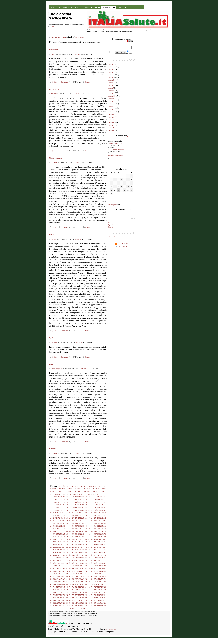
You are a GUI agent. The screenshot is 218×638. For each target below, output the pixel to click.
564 (92, 563)
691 (95, 582)
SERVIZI (85, 8)
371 (51, 536)
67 (87, 491)
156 (54, 505)
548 (98, 560)
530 (98, 558)
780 (92, 595)
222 (92, 513)
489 (82, 552)
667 (76, 579)
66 (85, 491)
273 (82, 520)
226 (104, 513)
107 (70, 497)
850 (86, 605)
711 (101, 584)
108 (73, 497)
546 (92, 560)
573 (63, 566)
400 (86, 539)
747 (101, 589)
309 (82, 526)
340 (67, 531)
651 (82, 576)
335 (51, 531)
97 (98, 494)
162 (73, 505)
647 (70, 576)
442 (104, 544)
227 (51, 515)
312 (92, 526)
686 (79, 582)
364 (86, 534)
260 (98, 518)
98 (100, 494)
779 (89, 595)
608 (60, 571)
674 (98, 579)
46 (96, 489)
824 (60, 603)
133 (95, 499)
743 (89, 589)
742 (86, 589)
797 (89, 597)
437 (89, 544)
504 (73, 555)
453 (82, 547)
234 (73, 515)
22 (98, 486)
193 (57, 510)
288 (73, 523)
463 (57, 550)
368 (98, 534)
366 (92, 534)
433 (76, 544)
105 (63, 497)
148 (86, 502)
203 (89, 510)
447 (63, 547)
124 (67, 499)
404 (98, 539)
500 (60, 555)
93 (89, 494)
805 (57, 600)
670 (86, 579)
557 (70, 563)
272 (79, 520)
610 (67, 571)
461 (51, 550)
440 (98, 544)
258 (92, 518)
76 (50, 494)
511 (95, 555)
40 (82, 489)
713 (51, 587)
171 (101, 505)
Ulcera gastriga (54, 89)
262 (104, 518)
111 (82, 497)
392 (60, 539)
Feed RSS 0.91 (123, 244)
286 (67, 523)
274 (86, 520)
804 (54, 600)
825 (63, 603)
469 (76, 550)
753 (63, 592)
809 (70, 600)
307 (76, 526)
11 (73, 486)
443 (51, 547)
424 (104, 542)
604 (104, 568)
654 (92, 576)
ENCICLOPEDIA (108, 8)
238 (86, 515)
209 (51, 513)
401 (89, 539)
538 (67, 560)
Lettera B (111, 67)
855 (101, 605)
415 (76, 542)
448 (67, 547)
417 (82, 542)
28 (55, 489)
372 (54, 536)
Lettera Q (111, 106)
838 (104, 603)
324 (73, 528)
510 (92, 555)
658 (104, 576)
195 (63, 510)
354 (54, 534)
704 (79, 584)
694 (104, 582)
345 (82, 531)
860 (81, 608)
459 (101, 547)
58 (66, 491)
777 (82, 595)
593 (70, 568)
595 (76, 568)
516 (54, 558)
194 (60, 510)
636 (92, 574)
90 (82, 494)
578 (79, 566)
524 (79, 558)
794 (79, 597)
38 (78, 489)
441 (101, 544)
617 (89, 571)
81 (61, 494)
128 (79, 499)
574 (67, 566)
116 (98, 497)
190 (104, 507)
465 (63, 550)
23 (100, 486)
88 (77, 494)
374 (60, 536)
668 (79, 579)
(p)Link (54, 82)
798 (92, 597)
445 (57, 547)
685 (76, 582)
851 (89, 605)
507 (82, 555)
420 (92, 542)
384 (92, 536)
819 (101, 600)
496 (104, 552)
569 (51, 566)
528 (92, 558)
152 (98, 502)
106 (67, 497)
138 (54, 502)
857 (71, 608)
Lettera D (111, 72)
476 (98, 550)
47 (98, 489)
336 (54, 531)
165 (82, 505)
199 (76, 510)
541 (76, 560)
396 (73, 539)
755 (70, 592)
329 (89, 528)
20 (93, 486)
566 (98, 563)
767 (51, 595)
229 (57, 515)
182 (79, 507)
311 (89, 526)
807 (63, 600)
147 (82, 502)
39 (80, 489)
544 (86, 560)
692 (98, 582)
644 (60, 576)
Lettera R (111, 109)
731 (51, 589)
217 (76, 513)
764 (98, 592)
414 (73, 542)
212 (60, 513)
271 (76, 520)
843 (63, 605)
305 (70, 526)
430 (67, 544)
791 (70, 597)
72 (98, 491)
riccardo (54, 93)
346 (86, 531)
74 (103, 491)
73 (101, 491)
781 (95, 595)
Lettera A (111, 64)
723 (82, 587)
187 (95, 507)
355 (57, 534)
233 (70, 515)
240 (92, 515)
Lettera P (111, 104)
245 (51, 518)
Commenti (64, 82)
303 (63, 526)
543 (82, 560)
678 (54, 582)
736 (67, 589)
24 (102, 486)
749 (51, 592)
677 (51, 582)
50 (105, 489)
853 (95, 605)
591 (63, 568)
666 (73, 579)
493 (95, 552)
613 (76, 571)
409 (57, 542)
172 (104, 505)
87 (75, 494)
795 (82, 597)
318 (54, 528)
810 (73, 600)
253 (76, 518)
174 (54, 507)
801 (101, 597)
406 (104, 539)
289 (76, 523)
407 (51, 542)
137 (51, 502)
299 (51, 526)
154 (104, 502)
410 (60, 542)
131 (89, 499)
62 (76, 491)
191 (51, 510)
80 (59, 494)
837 (101, 603)
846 (73, 605)
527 (89, 558)
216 (73, 513)
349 (95, 531)
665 (70, 579)
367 (95, 534)
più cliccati (131, 136)
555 (63, 563)
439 (95, 544)
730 (104, 587)
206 (98, 510)
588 (54, 568)
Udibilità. (52, 448)
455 (89, 547)
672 (92, 579)
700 (67, 584)
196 (67, 510)
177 (63, 507)
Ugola (51, 338)
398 (79, 539)
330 (92, 528)
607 (57, 571)
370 (104, 534)
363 (82, 534)
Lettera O (111, 101)
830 (79, 603)
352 (104, 531)
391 (57, 539)
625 (57, 574)
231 (63, 515)
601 (95, 568)
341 (70, 531)
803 (51, 600)
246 (54, 518)
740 (79, 589)
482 (60, 552)
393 (63, 539)
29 (57, 489)
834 (92, 603)
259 (95, 518)
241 (95, 515)
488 (79, 552)
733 (57, 589)
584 (98, 566)
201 (82, 510)
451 (76, 547)
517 (57, 558)
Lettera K (111, 90)
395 (70, 539)
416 (79, 542)
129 (82, 499)
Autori (110, 222)
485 (70, 552)
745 (95, 589)
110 (79, 497)
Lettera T (111, 114)
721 (76, 587)
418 (86, 542)
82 (64, 494)
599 (89, 568)
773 (70, 595)
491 (89, 552)
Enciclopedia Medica (58, 37)
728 (98, 587)
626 (60, 574)
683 (70, 582)
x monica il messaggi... (115, 155)
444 (54, 547)
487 (76, 552)
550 (104, 560)
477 (101, 550)
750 (54, 592)
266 (60, 520)
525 (82, 558)
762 (92, 592)
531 (101, 558)
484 (67, 552)
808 (67, 600)
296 (98, 523)
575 (70, 566)
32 (64, 489)
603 (101, 568)
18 (89, 486)
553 (57, 563)
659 (51, 579)
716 (60, 587)
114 (92, 497)
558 (73, 563)
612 (73, 571)
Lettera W (111, 122)
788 (60, 597)
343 (76, 531)
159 (63, 505)
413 (70, 542)
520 (67, 558)
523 (76, 558)
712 (104, 584)
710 (98, 584)
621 (101, 571)
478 (104, 550)
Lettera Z (111, 130)
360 (73, 534)
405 (101, 539)
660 (54, 579)
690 (92, 582)
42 (87, 489)
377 (70, 536)
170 (98, 505)
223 (95, 513)
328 (86, 528)
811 (76, 600)
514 (104, 555)
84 (68, 494)
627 (63, 574)
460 (104, 547)
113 (89, 497)
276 (92, 520)
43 (89, 489)
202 (86, 510)
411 (63, 542)
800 (98, 597)
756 (73, 592)
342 (73, 531)
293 (89, 523)
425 (51, 544)
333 (101, 528)
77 (52, 494)
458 (98, 547)
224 (98, 513)
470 (79, 550)
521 (70, 558)
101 (51, 497)
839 (51, 605)
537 (63, 560)
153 (101, 502)
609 (63, 571)
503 (70, 555)
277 (95, 520)
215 (70, 513)
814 (86, 600)
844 (67, 605)
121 (57, 499)
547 (95, 560)
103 (57, 497)
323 (70, 528)
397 (76, 539)
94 (91, 494)
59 (69, 491)
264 (54, 520)
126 (73, 499)
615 (82, 571)
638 (98, 574)
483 (63, 552)
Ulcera (51, 234)
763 (95, 592)
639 (101, 574)
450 (73, 547)
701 (70, 584)
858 (74, 608)
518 (60, 558)
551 (51, 563)
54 (57, 491)
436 (86, 544)
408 (54, 542)
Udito (51, 364)
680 (60, 582)
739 (76, 589)
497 (51, 555)
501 (63, 555)
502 (67, 555)
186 (92, 507)
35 (71, 489)
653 (89, 576)
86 (73, 494)
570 (54, 566)
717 (63, 587)
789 (63, 597)
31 (62, 489)
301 (57, 526)
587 (51, 568)
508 (86, 555)
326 (79, 528)
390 (54, 539)
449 (70, 547)
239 (89, 515)
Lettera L (111, 93)
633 (82, 574)
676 (104, 579)
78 (55, 494)
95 (93, 494)
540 (73, 560)
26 (51, 489)
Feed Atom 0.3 (122, 246)
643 (57, 576)
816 (92, 600)
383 (89, 536)
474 (92, 550)
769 (57, 595)
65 (82, 491)
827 (70, 603)
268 (67, 520)
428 (60, 544)
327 (82, 528)
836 (98, 603)
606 (54, 571)
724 (86, 587)
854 (98, 605)
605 (51, 571)
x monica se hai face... (115, 143)
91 (84, 494)
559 (76, 563)
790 (67, 597)
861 (84, 608)
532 (104, 558)
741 (82, 589)
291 (82, 523)
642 (54, 576)
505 (76, 555)
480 (54, 552)
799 (95, 597)
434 (79, 544)
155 (51, 505)
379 (76, 536)
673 (95, 579)
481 (57, 552)
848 (79, 605)
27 (53, 489)
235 (76, 515)
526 (86, 558)
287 (70, 523)
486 (73, 552)
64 (80, 491)
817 (95, 600)
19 (91, 486)
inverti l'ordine (80, 37)
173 (51, 507)
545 (89, 560)
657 (101, 576)
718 (67, 587)
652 (86, 576)
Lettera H (111, 82)
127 (76, 499)
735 (63, 589)
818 (98, 600)
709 (95, 584)
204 (92, 510)
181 (76, 507)
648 (73, 576)
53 (55, 491)
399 (82, 539)
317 (51, 528)
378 (73, 536)
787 (57, 597)
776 (79, 595)
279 (101, 520)
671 (89, 579)
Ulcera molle (54, 49)
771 (63, 595)
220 (86, 513)
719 (70, 587)
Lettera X (111, 125)
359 (70, 534)
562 (86, 563)
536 (60, 560)
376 (67, 536)
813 (82, 600)
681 (63, 582)
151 (95, 502)
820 (104, 600)
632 (79, 574)
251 (70, 518)
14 (80, 486)
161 (70, 505)
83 (66, 494)
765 (101, 592)
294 (92, 523)
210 (54, 513)
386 (98, 536)
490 (86, 552)
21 (96, 486)
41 (85, 489)
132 (92, 499)
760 (86, 592)
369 (101, 534)
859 (78, 608)
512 (98, 555)
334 (104, 528)
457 (95, 547)
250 (67, 518)
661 (57, 579)
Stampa (87, 82)
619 (95, 571)
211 (57, 513)
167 (89, 505)
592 (67, 568)
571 (57, 566)
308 (79, 526)
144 (73, 502)
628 (67, 574)
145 (76, 502)
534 (54, 560)
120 (54, 499)
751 (57, 592)
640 (104, 574)
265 (57, 520)
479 (51, 552)
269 (70, 520)
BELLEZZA (75, 8)
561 (82, 563)
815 (89, 600)
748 (104, 589)
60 (71, 491)
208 (104, 510)
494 (98, 552)
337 (57, 531)
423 (101, 542)
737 (70, 589)
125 (70, 499)
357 (63, 534)
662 (60, 579)
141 (63, 502)
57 (64, 491)
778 (86, 595)
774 (73, 595)
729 (101, 587)
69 (91, 491)
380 (79, 536)
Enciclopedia (112, 204)
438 (92, 544)
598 (86, 568)
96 (96, 494)
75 (105, 491)
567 (101, 563)
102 (54, 497)
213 (63, 513)
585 (101, 566)
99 (102, 494)
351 (101, 531)
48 (101, 489)
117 (101, 497)
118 (104, 497)
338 (60, 531)
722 (79, 587)
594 (73, 568)
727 (95, 587)
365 (89, 534)
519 (63, 558)
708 (92, 584)
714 (54, 587)
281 (51, 523)
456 (92, 547)
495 (101, 552)
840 (54, 605)
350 (98, 531)
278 (98, 520)
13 (77, 486)
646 (67, 576)
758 (79, 592)
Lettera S (111, 112)
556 (67, 563)
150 (92, 502)
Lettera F (111, 77)
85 (71, 494)
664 (67, 579)
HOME (54, 8)
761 (89, 592)
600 (92, 568)
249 (63, 518)
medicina (54, 342)
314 (98, 526)
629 (70, 574)
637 (95, 574)
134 (98, 499)
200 (79, 510)
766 (104, 592)
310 (86, 526)
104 (60, 497)
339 (63, 531)
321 (63, 528)
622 (104, 571)
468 (73, 550)
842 (60, 605)
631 (76, 574)
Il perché (111, 224)
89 (80, 494)
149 (89, 502)
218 (79, 513)
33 (66, 489)
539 (70, 560)
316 (104, 526)
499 (57, 555)
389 (51, 539)
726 (92, 587)
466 (67, 550)
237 (82, 515)
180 (73, 507)
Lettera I (111, 85)
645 (63, 576)
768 (54, 595)
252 (73, 518)
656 (98, 576)
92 (86, 494)
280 (104, 520)
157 (57, 505)
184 (86, 507)
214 (67, 513)
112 (86, 497)
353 (51, 534)
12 (75, 486)
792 (73, 597)
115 (95, 497)
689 (89, 582)
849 (82, 605)
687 (82, 582)
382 (86, 536)
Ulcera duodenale (55, 158)
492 (92, 552)
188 (98, 507)
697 (57, 584)
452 (79, 547)
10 (71, 486)
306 (73, 526)
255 (82, 518)
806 (60, 600)
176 (60, 507)
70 (94, 491)
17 (86, 486)
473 (89, 550)
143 (70, 502)
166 (86, 505)
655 (95, 576)
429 (63, 544)
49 (103, 489)
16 (84, 486)
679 (57, 582)
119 (51, 499)
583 (95, 566)
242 (98, 515)
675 (101, 579)
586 (104, 566)
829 (76, 603)
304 (67, 526)
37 (76, 489)
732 (54, 589)
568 (104, 563)
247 (57, 518)
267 (63, 520)
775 (76, 595)
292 (86, 523)
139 (57, 502)
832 (86, 603)
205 (95, 510)
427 (57, 544)
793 (76, 597)
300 (54, 526)
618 (92, 571)
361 (76, 534)
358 (67, 534)
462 (54, 550)
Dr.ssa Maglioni (56, 368)
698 (60, 584)
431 (70, 544)
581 (89, 566)
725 (89, 587)
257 (89, 518)
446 (60, 547)
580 (86, 566)
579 (82, 566)
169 (95, 505)
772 (67, 595)
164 (79, 505)
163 (76, 505)
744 (92, 589)
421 (95, 542)
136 (104, 499)
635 (89, 574)
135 (101, 499)
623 (51, 574)
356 (60, 534)
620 (98, 571)
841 (57, 605)
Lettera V (111, 120)
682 (67, 582)
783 (101, 595)
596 (79, 568)
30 (60, 489)
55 (60, 491)
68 (89, 491)
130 (86, 499)
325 (76, 528)
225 (101, 513)
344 (79, 531)
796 (86, 597)
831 (82, 603)
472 (86, 550)
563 (89, 563)
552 (54, 563)
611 (70, 571)
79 (57, 494)
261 (101, 518)
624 (54, 574)
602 (98, 568)
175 (57, 507)
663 (63, 579)
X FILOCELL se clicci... (116, 149)
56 (62, 491)
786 (54, 597)
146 (79, 502)
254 (79, 518)
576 (73, 566)
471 (82, 550)
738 (73, 589)
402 (92, 539)
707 (89, 584)
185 (89, 507)
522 (73, 558)
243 (101, 515)
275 (89, 520)
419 (89, 542)
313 (95, 526)
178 (67, 507)
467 (70, 550)
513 (101, 555)
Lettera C (111, 69)
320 (60, 528)
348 (92, 531)
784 (104, 595)
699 (63, 584)
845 (70, 605)
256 (86, 518)
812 (79, 600)
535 (57, 560)
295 (95, 523)
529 (95, 558)
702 (73, 584)
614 (79, 571)
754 (67, 592)
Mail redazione (110, 629)
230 (60, 515)
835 (95, 603)
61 (73, 491)
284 (60, 523)
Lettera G (111, 80)
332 (98, 528)
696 (54, 584)
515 (51, 558)
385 (95, 536)
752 (60, 592)
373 (57, 536)
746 (98, 589)
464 (60, 550)
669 (82, 579)
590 (60, 568)
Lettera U (77, 54)
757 (76, 592)
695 (51, 584)
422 (98, 542)
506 (79, 555)
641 (51, 576)
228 (54, 515)
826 (67, 603)
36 (73, 489)
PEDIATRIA (95, 8)
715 (57, 587)
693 (101, 582)
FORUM (120, 8)
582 (92, 566)
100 (105, 494)
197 (70, 510)
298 (104, 523)
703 (76, 584)
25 (105, 486)
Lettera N (111, 98)
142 (67, 502)
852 (92, 605)
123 (63, 499)
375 (63, 536)
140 (60, 502)
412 (67, 542)
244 (104, 515)
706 (86, 584)
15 (82, 486)
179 (70, 507)
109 (76, 497)
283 (57, 523)
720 (73, 587)
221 (89, 513)
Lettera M (111, 96)
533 (51, 560)
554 (60, 563)
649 (76, 576)
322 (67, 528)
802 (104, 597)
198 (73, 510)
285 (63, 523)
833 (89, 603)
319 (57, 528)
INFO (127, 8)
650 (79, 576)
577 (76, 566)
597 (82, 568)
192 (54, 510)
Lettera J (111, 88)
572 (60, 566)
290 (79, 523)
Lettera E (111, 75)
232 (67, 515)
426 (54, 544)
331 (95, 528)
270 (73, 520)
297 (101, 523)
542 (79, 560)
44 (91, 489)
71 (96, 491)
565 (95, 563)
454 (86, 547)
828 (73, 603)
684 (73, 582)
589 (57, 568)
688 (86, 582)
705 (82, 584)
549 (101, 560)
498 (54, 555)
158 (60, 505)
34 (69, 489)
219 (82, 513)
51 (51, 491)
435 (82, 544)
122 (60, 499)
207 (101, 510)
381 (82, 536)
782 (98, 595)
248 (60, 518)
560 (79, 563)
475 (95, 550)
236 (79, 515)
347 (89, 531)
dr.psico (53, 239)
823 (57, 603)
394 (67, 539)
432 (73, 544)
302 (60, 526)
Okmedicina (112, 237)
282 (54, 523)
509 (89, 555)
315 (101, 526)
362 (79, 534)
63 (78, 491)
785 (51, 597)
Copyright (111, 227)
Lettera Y (111, 128)
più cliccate (131, 210)
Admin (51, 26)
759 (82, 592)
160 (67, 505)
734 (60, 589)
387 (101, 536)
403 (95, 539)
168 (92, 505)
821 (51, 603)
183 (82, 507)
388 (104, 536)
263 (51, 520)
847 (76, 605)
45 (94, 489)
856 (104, 605)
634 (86, 574)
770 (60, 595)
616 (86, 571)
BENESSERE (64, 8)
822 (54, 603)
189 (101, 507)
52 (53, 491)
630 (73, 574)
